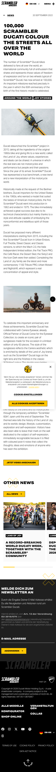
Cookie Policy (27, 745)
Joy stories (42, 98)
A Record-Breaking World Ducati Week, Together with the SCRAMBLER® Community (24, 549)
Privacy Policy (46, 745)
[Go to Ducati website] (52, 680)
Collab (36, 714)
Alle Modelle (12, 706)
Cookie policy (34, 387)
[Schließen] (50, 367)
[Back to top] (28, 762)
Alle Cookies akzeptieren (28, 403)
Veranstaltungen (42, 707)
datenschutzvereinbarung (17, 619)
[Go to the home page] (9, 3)
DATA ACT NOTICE (28, 751)
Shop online (11, 717)
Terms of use (9, 745)
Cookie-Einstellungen (28, 394)
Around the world (18, 98)
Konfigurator (12, 711)
